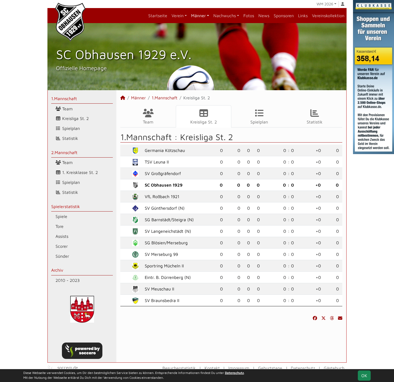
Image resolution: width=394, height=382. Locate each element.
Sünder (62, 256)
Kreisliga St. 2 (75, 118)
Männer (198, 15)
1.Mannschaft (64, 98)
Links (303, 15)
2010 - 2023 (67, 280)
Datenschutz (303, 368)
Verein (178, 15)
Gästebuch (334, 368)
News (263, 15)
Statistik (69, 138)
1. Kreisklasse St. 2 (79, 172)
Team (67, 108)
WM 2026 (325, 4)
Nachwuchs (224, 15)
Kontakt (212, 368)
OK (364, 375)
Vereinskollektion (328, 15)
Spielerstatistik (65, 206)
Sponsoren (284, 15)
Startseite (157, 15)
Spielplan (70, 128)
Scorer (61, 246)
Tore (59, 226)
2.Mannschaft (64, 152)
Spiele (61, 216)
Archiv (57, 270)
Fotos (248, 15)
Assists (61, 236)
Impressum (238, 368)
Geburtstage (270, 368)
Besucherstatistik (179, 368)
